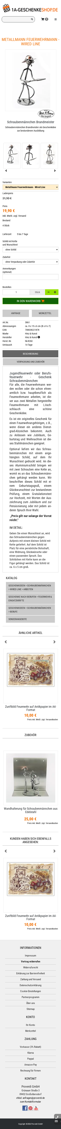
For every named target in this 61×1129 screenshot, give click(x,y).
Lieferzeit (7, 234)
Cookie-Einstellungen (30, 991)
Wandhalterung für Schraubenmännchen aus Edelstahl (30, 810)
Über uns (30, 1003)
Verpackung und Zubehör (30, 361)
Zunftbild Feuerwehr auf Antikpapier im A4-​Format (30, 708)
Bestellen (7, 287)
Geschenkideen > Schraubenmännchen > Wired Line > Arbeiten (29, 587)
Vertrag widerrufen (30, 961)
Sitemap (31, 1009)
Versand (22, 215)
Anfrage (15, 313)
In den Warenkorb (29, 301)
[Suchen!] (32, 19)
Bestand (6, 220)
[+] (55, 292)
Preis (5, 206)
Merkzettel (45, 313)
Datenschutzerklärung (30, 985)
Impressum (30, 955)
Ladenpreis (8, 193)
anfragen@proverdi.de (34, 1097)
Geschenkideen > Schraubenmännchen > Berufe (29, 610)
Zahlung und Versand (30, 979)
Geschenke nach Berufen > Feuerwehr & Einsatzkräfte (30, 598)
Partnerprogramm (30, 997)
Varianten (7, 182)
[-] (48, 292)
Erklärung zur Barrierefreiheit (30, 973)
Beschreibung (30, 353)
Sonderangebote (17, 619)
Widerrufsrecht (30, 967)
